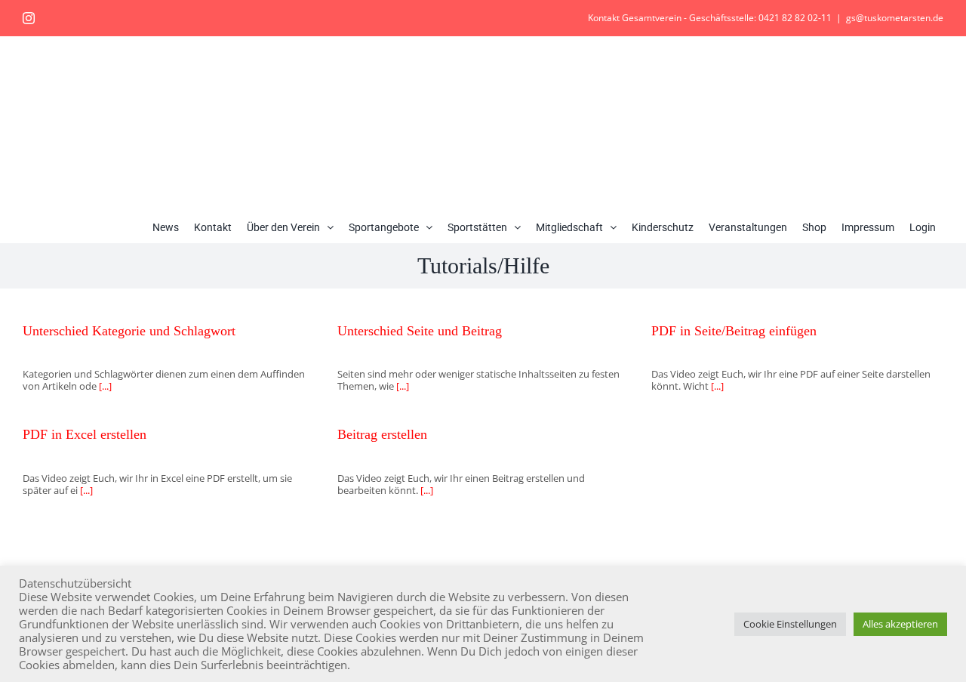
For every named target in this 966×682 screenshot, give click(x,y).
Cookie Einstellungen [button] (790, 624)
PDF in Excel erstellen (84, 434)
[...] (104, 386)
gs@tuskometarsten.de (894, 17)
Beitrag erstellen (382, 434)
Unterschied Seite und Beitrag (419, 330)
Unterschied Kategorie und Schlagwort (129, 330)
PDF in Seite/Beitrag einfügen (734, 330)
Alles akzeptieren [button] (900, 624)
